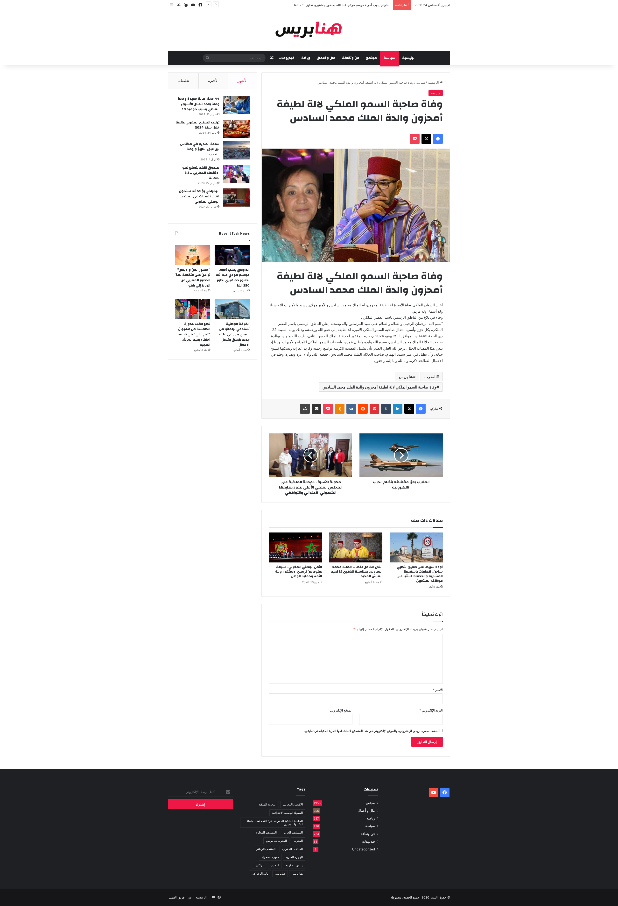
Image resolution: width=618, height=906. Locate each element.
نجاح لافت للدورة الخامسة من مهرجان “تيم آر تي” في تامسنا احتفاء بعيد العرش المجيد (193, 334)
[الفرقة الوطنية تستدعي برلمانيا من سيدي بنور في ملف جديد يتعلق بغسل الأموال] (232, 309)
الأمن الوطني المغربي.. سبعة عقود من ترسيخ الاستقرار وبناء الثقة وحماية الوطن (298, 571)
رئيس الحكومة (294, 865)
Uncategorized (363, 849)
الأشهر (242, 80)
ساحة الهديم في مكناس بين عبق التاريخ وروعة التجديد (199, 149)
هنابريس (280, 873)
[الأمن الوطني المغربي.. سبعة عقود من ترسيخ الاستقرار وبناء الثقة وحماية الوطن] (295, 547)
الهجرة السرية (294, 857)
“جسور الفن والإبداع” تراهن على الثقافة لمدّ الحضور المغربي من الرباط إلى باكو (193, 278)
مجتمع (371, 58)
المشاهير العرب (293, 832)
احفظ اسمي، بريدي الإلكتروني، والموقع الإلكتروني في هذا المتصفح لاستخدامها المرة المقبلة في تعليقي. (371, 731)
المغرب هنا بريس (276, 840)
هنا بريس (406, 376)
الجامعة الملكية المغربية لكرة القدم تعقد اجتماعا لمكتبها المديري (274, 822)
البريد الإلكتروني (431, 710)
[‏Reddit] (363, 409)
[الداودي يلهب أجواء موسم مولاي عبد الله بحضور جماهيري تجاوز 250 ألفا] (232, 255)
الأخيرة (213, 80)
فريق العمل (176, 897)
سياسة (389, 58)
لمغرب (274, 865)
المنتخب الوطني (265, 849)
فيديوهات (287, 58)
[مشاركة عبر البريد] (316, 409)
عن (190, 897)
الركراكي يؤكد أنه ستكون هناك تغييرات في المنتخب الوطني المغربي (199, 196)
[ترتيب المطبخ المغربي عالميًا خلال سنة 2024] (236, 129)
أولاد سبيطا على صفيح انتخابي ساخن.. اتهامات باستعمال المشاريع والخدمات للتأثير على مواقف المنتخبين (419, 574)
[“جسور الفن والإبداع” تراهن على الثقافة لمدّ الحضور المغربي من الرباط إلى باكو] (192, 255)
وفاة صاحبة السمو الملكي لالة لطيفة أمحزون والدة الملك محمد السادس (379, 387)
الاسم (438, 690)
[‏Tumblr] (386, 409)
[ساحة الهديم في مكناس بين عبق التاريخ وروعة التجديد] (236, 150)
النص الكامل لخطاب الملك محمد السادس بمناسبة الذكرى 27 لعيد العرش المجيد (356, 571)
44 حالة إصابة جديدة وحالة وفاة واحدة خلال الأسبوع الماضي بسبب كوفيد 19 (198, 104)
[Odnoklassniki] (339, 409)
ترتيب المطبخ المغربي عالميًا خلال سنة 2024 (197, 125)
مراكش (259, 865)
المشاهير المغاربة (266, 832)
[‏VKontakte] (351, 409)
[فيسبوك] (438, 139)
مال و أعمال (326, 58)
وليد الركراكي (260, 873)
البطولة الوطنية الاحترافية (287, 812)
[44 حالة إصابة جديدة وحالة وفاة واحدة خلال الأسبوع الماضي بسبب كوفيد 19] (236, 105)
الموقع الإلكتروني (341, 710)
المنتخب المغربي (292, 849)
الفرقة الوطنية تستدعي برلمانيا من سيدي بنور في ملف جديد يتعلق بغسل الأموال (234, 334)
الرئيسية (408, 58)
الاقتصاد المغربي (293, 804)
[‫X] (426, 139)
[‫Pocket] (415, 139)
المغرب (430, 376)
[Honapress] (309, 30)
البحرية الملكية (267, 804)
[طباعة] (305, 409)
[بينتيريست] (374, 409)
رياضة (305, 58)
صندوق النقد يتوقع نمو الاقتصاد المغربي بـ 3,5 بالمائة (200, 173)
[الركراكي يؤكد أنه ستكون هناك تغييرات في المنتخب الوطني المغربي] (236, 197)
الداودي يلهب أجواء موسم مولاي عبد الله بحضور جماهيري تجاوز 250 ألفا (233, 278)
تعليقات (183, 80)
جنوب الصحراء (270, 857)
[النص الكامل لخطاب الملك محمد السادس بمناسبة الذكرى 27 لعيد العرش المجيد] (355, 547)
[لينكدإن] (397, 409)
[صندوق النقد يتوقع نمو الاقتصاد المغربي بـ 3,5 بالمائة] (236, 174)
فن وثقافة (350, 58)
